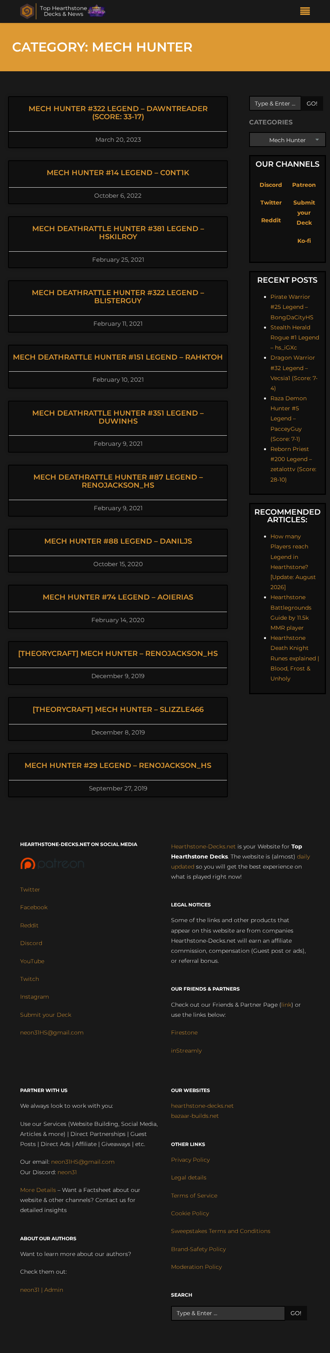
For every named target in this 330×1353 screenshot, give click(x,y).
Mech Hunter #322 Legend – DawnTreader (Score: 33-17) (118, 112)
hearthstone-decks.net (202, 1105)
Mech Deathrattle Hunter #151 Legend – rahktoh (118, 357)
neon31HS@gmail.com (52, 1032)
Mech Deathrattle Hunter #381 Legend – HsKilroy (118, 232)
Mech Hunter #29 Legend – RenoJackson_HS (118, 765)
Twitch (29, 979)
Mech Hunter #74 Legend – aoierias (118, 597)
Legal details (188, 1177)
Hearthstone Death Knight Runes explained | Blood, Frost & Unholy (294, 658)
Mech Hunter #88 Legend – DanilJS (118, 541)
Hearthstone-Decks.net (203, 846)
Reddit (271, 220)
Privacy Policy (190, 1159)
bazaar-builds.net (195, 1115)
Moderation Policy (196, 1266)
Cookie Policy (190, 1213)
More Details (38, 1190)
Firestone (184, 1032)
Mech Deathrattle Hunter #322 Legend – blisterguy (118, 296)
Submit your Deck (304, 212)
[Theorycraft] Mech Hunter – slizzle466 (118, 709)
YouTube (32, 961)
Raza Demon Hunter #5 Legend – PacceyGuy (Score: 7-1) (288, 419)
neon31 (67, 1172)
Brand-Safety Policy (198, 1249)
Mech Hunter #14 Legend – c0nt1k (118, 172)
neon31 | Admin (41, 1289)
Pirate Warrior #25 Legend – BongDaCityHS (292, 307)
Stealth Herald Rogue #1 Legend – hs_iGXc (294, 337)
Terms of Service (194, 1195)
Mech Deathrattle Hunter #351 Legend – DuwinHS (118, 417)
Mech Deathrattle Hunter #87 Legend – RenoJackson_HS (118, 481)
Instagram (34, 996)
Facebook (33, 907)
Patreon (304, 184)
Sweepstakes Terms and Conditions (220, 1231)
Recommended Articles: (287, 515)
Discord (271, 184)
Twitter (271, 202)
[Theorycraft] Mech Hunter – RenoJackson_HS (118, 653)
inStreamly (186, 1050)
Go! (312, 103)
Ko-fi (304, 240)
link (286, 1004)
